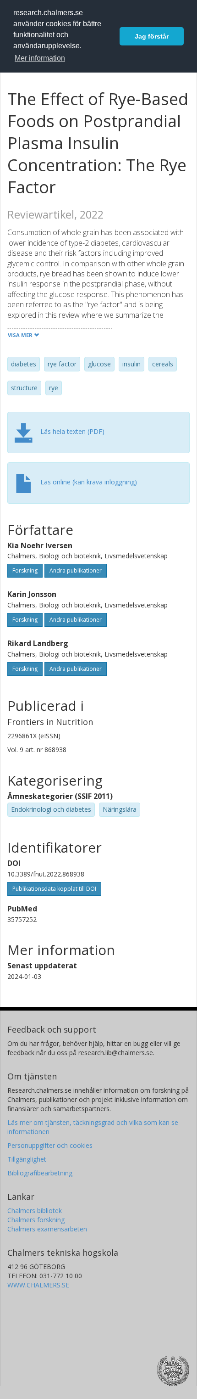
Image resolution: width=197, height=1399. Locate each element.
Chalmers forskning (36, 1219)
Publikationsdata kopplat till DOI (54, 889)
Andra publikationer (75, 570)
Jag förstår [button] (152, 36)
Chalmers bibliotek (34, 1210)
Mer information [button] (40, 58)
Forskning (25, 570)
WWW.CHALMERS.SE (38, 1285)
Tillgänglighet (26, 1159)
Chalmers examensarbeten (47, 1229)
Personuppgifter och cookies (50, 1145)
